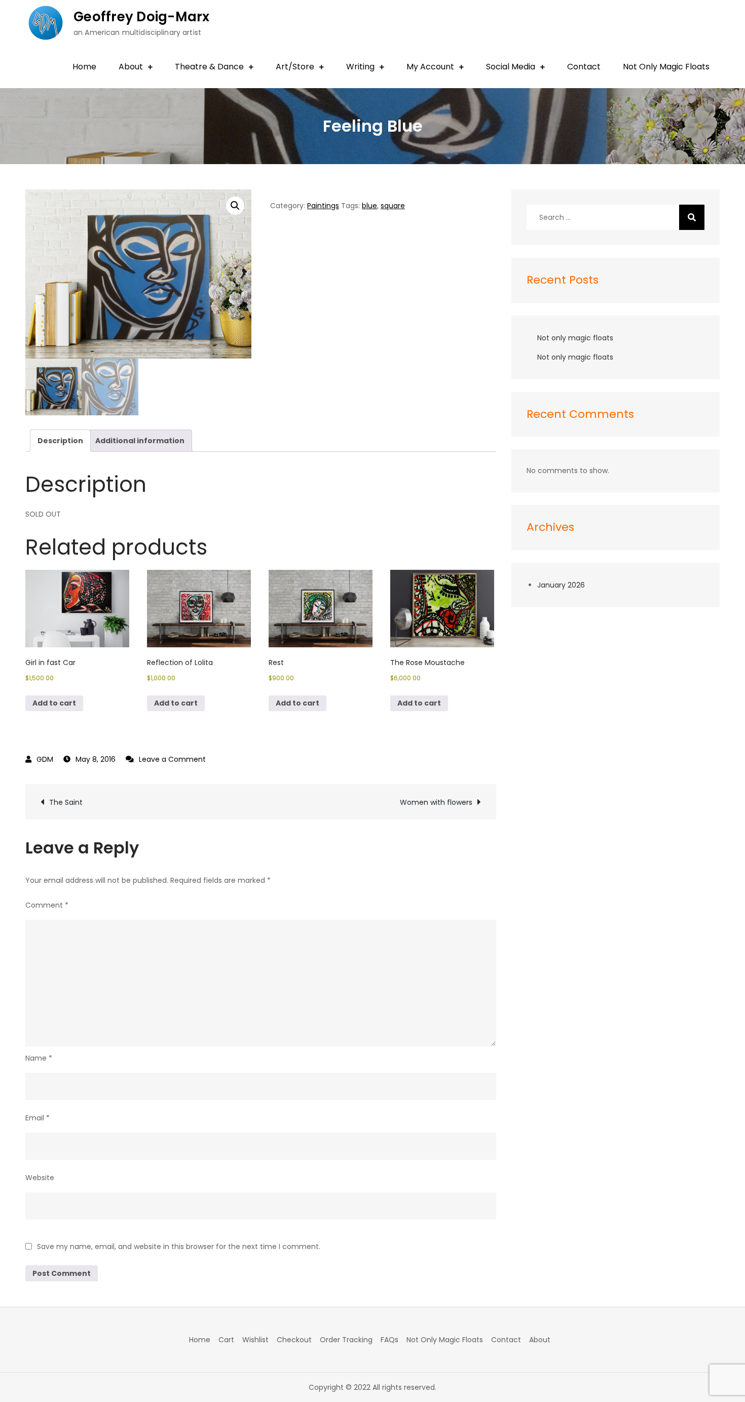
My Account (430, 66)
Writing (360, 66)
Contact (584, 66)
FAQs (389, 1340)
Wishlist (255, 1340)
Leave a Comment (172, 759)
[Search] (691, 217)
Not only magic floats (575, 338)
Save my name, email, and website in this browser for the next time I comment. (178, 1246)
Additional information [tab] (139, 441)
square (393, 206)
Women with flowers (436, 802)
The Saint (66, 802)
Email (37, 1118)
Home (84, 66)
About (131, 66)
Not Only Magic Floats (666, 66)
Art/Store (295, 66)
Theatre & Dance (209, 66)
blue (369, 206)
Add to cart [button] (54, 703)
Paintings (323, 206)
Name (38, 1058)
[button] (235, 206)
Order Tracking (346, 1340)
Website (39, 1178)
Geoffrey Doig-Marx (141, 17)
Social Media (510, 66)
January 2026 (561, 585)
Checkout (294, 1340)
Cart (226, 1340)
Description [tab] (60, 441)
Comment (46, 905)
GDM (44, 759)
